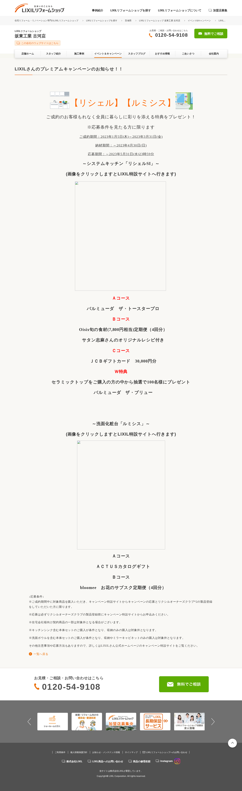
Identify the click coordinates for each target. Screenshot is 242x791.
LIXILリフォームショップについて (179, 10)
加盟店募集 (220, 10)
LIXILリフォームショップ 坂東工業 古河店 (159, 20)
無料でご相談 (213, 33)
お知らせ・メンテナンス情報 (106, 752)
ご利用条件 (60, 752)
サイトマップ (131, 752)
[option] (52, 721)
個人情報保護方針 (78, 752)
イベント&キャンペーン (199, 20)
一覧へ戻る (40, 654)
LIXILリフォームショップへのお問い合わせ (166, 752)
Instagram (166, 760)
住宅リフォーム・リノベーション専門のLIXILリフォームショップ (47, 20)
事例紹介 (97, 10)
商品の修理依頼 (141, 761)
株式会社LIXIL (74, 761)
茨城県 (128, 20)
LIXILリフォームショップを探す (130, 10)
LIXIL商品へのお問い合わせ (107, 761)
